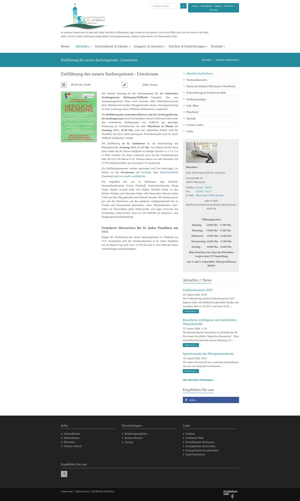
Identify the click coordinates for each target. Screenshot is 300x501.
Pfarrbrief (192, 112)
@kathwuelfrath (169, 172)
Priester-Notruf (73, 446)
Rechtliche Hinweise (103, 491)
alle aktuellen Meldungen (198, 380)
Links (189, 131)
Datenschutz (82, 491)
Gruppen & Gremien (148, 46)
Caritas (129, 442)
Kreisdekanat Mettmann (200, 442)
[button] (211, 400)
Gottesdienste (72, 433)
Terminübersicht (196, 80)
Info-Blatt (228, 6)
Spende (218, 6)
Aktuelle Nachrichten (227, 60)
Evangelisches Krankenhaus (202, 450)
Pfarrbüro (69, 442)
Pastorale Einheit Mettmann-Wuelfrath (210, 86)
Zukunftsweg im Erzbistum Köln (206, 92)
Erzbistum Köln (195, 438)
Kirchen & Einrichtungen (187, 46)
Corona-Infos (194, 125)
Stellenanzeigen (196, 99)
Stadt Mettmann (195, 454)
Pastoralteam (72, 438)
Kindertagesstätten (136, 433)
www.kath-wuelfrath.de (132, 176)
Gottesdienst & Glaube (111, 46)
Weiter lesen (190, 311)
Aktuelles (82, 46)
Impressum (67, 491)
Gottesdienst (206, 6)
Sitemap (213, 9)
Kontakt (216, 46)
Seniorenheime (134, 438)
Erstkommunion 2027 (198, 290)
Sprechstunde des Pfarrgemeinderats (208, 354)
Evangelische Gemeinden (201, 446)
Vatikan (190, 433)
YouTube (146, 172)
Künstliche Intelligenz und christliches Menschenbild (210, 322)
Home (195, 6)
